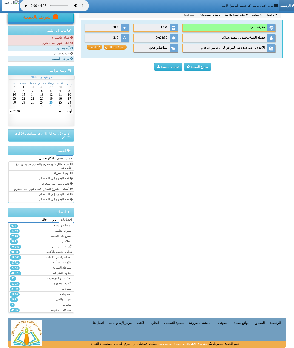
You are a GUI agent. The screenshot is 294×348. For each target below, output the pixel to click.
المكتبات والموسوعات (42, 278)
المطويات (42, 294)
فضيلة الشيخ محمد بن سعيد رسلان (243, 37)
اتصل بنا (98, 323)
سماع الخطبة (199, 67)
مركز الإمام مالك (263, 5)
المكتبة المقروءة (200, 323)
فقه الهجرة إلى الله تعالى (54, 178)
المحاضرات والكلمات (42, 257)
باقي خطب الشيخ (115, 47)
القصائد (42, 304)
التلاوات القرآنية (42, 262)
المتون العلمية (42, 231)
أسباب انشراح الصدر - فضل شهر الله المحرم (42, 189)
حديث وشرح (62, 53)
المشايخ (259, 323)
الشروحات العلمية (42, 236)
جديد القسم (64, 158)
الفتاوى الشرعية (42, 273)
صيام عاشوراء (61, 37)
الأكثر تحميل (46, 158)
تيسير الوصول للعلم (234, 5)
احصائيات (66, 219)
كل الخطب (94, 47)
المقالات (42, 289)
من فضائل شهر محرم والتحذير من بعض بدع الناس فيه (44, 166)
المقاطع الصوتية (42, 267)
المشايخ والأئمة (42, 225)
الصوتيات (222, 323)
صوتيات (256, 15)
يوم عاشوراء (62, 173)
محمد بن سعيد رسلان (210, 15)
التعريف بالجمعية (38, 17)
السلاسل (42, 241)
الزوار (53, 219)
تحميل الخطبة (169, 67)
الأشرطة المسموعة (42, 246)
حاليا (44, 219)
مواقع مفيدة (241, 323)
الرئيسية (271, 15)
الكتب (141, 323)
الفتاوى (154, 323)
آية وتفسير (63, 48)
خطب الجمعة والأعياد (235, 15)
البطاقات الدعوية (42, 310)
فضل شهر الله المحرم (56, 43)
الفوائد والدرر (42, 299)
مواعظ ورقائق (158, 47)
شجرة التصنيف (174, 323)
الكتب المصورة (42, 283)
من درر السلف (61, 58)
